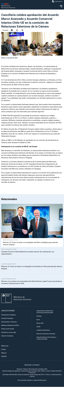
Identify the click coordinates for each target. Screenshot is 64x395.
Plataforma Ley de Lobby (8, 332)
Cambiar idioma (58, 1)
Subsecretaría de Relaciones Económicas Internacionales (44, 311)
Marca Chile (40, 323)
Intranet (3, 349)
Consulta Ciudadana (7, 318)
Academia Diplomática (43, 330)
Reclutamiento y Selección (9, 322)
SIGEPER (3, 356)
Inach (38, 319)
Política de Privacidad (7, 329)
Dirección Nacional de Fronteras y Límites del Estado (46, 338)
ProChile (38, 316)
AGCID (38, 326)
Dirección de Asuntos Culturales (45, 334)
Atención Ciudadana (7, 336)
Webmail (3, 353)
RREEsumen (4, 346)
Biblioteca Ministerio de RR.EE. (10, 325)
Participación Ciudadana (8, 315)
